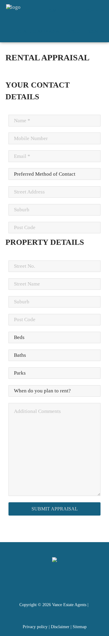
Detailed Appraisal (38, 31)
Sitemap (80, 627)
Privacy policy (35, 627)
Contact (98, 31)
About (75, 31)
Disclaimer (60, 627)
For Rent (96, 10)
